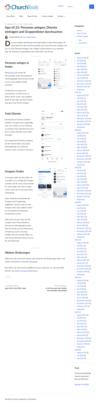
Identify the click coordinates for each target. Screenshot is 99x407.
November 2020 (83, 269)
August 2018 (81, 352)
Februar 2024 (82, 150)
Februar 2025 (82, 113)
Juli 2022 (80, 208)
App (21, 24)
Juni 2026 (80, 63)
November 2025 (83, 84)
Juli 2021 (80, 246)
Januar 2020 (81, 298)
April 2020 (81, 292)
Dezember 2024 (83, 118)
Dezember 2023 (83, 156)
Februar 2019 (82, 332)
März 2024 (81, 147)
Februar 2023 (82, 185)
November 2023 (83, 159)
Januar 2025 (81, 115)
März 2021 (81, 257)
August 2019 (81, 315)
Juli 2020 (80, 283)
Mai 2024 (80, 142)
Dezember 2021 (83, 228)
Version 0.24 (12, 73)
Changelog (33, 262)
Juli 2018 (80, 355)
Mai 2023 (80, 176)
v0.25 (8, 277)
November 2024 (83, 121)
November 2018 (83, 341)
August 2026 (81, 58)
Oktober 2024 (82, 124)
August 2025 (81, 95)
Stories (79, 30)
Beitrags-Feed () (82, 384)
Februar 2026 (82, 75)
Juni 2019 (80, 321)
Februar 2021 (82, 260)
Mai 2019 (80, 324)
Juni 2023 (80, 173)
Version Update (47, 16)
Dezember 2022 (83, 191)
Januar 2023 (81, 188)
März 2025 (81, 110)
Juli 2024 (80, 136)
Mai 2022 (80, 214)
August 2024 (81, 133)
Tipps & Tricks (32, 16)
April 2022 (81, 217)
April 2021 (81, 254)
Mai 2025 (80, 104)
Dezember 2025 (83, 81)
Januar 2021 (81, 263)
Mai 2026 (80, 66)
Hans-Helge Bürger (29, 37)
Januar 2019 (81, 335)
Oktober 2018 (82, 344)
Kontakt (60, 16)
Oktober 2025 (82, 87)
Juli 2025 (80, 98)
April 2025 (81, 107)
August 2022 (81, 205)
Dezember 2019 (83, 300)
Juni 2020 (80, 286)
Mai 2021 (80, 251)
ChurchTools (10, 16)
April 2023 (81, 179)
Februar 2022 (82, 222)
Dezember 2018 (83, 338)
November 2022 (83, 194)
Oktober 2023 (82, 162)
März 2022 (81, 220)
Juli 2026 (80, 61)
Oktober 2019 (82, 306)
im (21, 271)
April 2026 (81, 69)
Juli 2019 (80, 318)
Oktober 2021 (82, 234)
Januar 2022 (81, 225)
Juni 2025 (80, 101)
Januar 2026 (81, 78)
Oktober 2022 (82, 196)
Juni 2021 (80, 248)
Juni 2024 (80, 139)
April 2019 (81, 327)
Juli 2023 (80, 170)
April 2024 (81, 144)
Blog (21, 16)
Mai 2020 (80, 289)
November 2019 (83, 303)
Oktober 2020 (82, 272)
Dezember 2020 (83, 266)
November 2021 (83, 231)
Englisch (61, 6)
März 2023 (81, 182)
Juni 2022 (80, 211)
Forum (25, 271)
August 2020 (81, 280)
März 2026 (81, 72)
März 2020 (81, 295)
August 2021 (81, 243)
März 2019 (81, 329)
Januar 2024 (81, 153)
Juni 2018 (80, 358)
